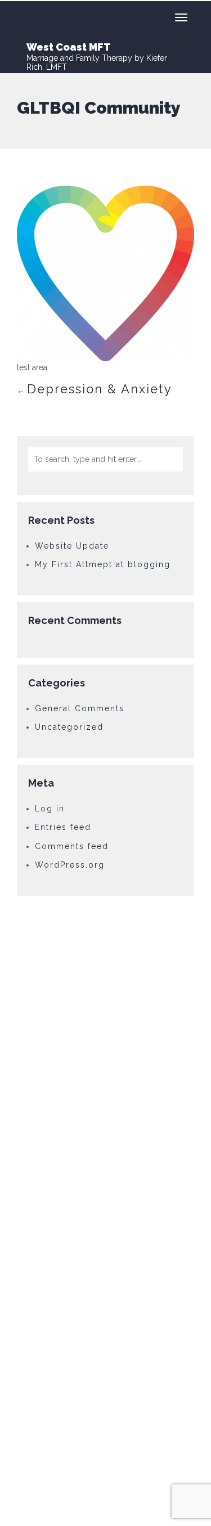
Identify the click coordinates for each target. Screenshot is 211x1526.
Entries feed (63, 827)
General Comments (79, 708)
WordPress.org (70, 864)
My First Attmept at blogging (102, 564)
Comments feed (72, 846)
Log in (50, 808)
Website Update (72, 545)
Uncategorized (69, 726)
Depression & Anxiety (99, 389)
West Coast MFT (68, 47)
